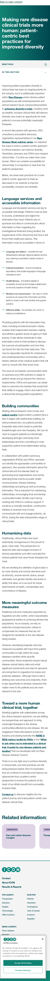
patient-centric (9, 414)
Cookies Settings (23, 970)
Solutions (6, 902)
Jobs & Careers (33, 910)
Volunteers (31, 902)
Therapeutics (7, 898)
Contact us (8, 794)
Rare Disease (16, 97)
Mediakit (5, 934)
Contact (6, 878)
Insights (5, 906)
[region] (23, 957)
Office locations (8, 914)
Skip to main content (11, 1)
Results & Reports (11, 886)
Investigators (32, 906)
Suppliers (31, 918)
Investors (31, 914)
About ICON (8, 882)
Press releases (8, 930)
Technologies (7, 910)
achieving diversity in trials (18, 108)
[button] (24, 64)
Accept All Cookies (23, 963)
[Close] (43, 939)
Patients (30, 898)
